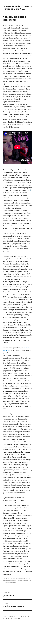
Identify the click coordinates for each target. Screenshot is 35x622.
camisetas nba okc (25, 580)
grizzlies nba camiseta (9, 582)
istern (7, 578)
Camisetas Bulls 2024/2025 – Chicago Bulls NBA (17, 7)
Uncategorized (25, 578)
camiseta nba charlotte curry (11, 580)
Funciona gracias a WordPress (11, 618)
